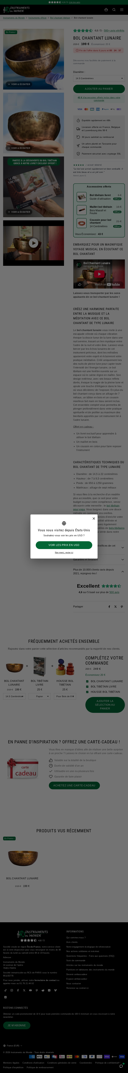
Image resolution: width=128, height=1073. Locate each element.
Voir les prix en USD (64, 545)
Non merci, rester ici (64, 552)
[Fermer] (93, 518)
